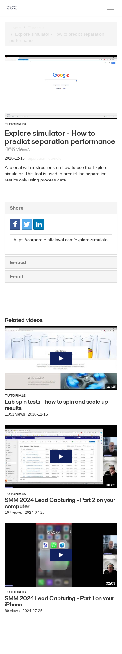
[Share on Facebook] (15, 224)
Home (15, 28)
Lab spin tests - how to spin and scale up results (56, 405)
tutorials (54, 158)
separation (36, 158)
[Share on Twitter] (27, 224)
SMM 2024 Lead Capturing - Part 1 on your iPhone (59, 601)
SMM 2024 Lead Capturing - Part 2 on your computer (60, 503)
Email (16, 276)
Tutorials (36, 28)
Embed (18, 262)
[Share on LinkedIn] (38, 224)
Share (16, 208)
